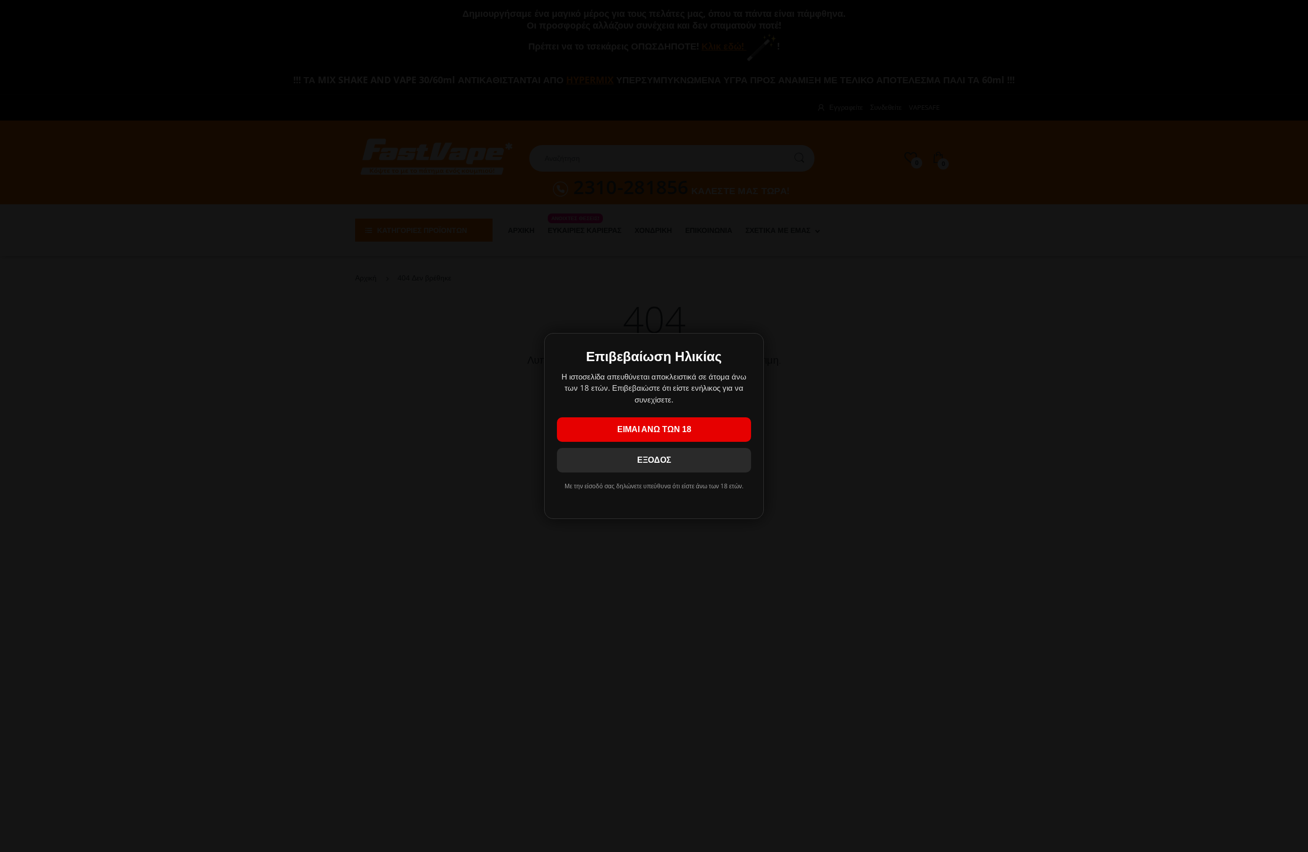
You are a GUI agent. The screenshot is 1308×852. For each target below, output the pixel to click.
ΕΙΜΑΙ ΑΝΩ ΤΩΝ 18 (654, 429)
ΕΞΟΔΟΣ (654, 460)
